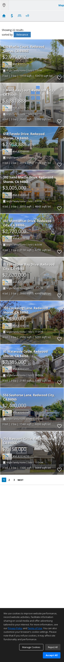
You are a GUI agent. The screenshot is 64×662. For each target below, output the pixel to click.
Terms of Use (35, 628)
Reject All (53, 647)
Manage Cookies (31, 647)
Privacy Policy (15, 628)
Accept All (52, 655)
